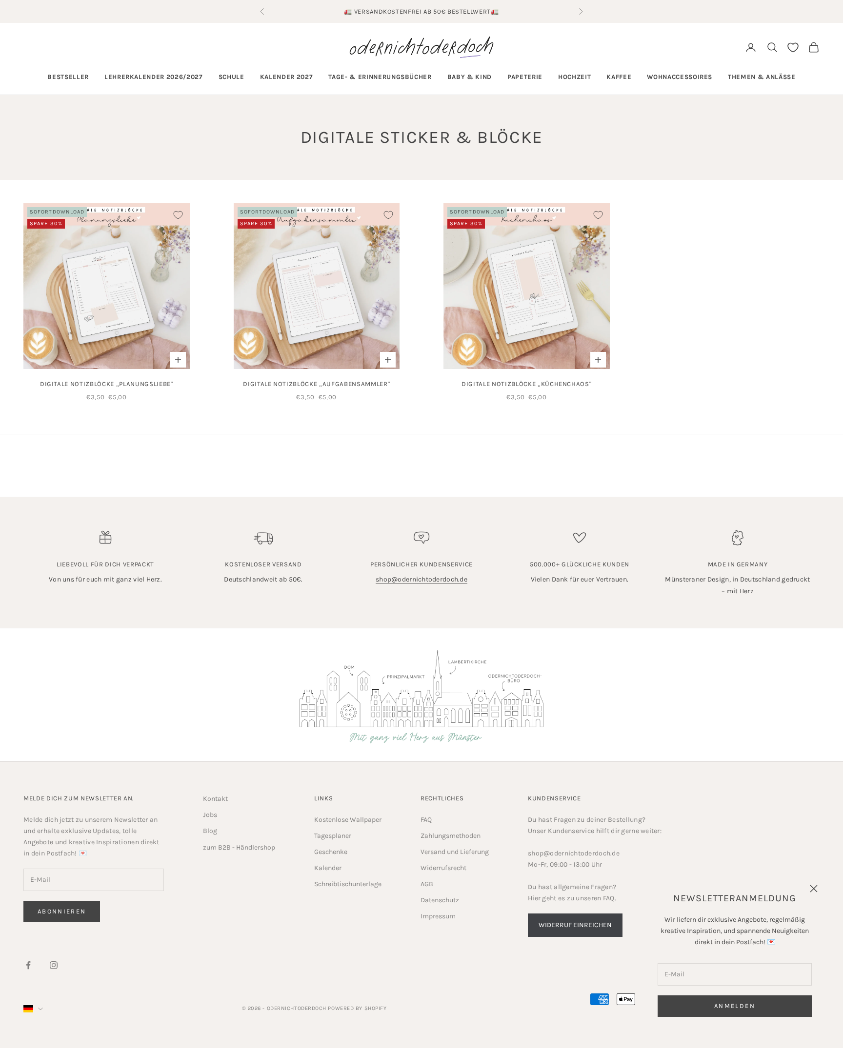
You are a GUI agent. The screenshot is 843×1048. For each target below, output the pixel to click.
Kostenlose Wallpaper (347, 819)
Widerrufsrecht (443, 868)
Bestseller (68, 76)
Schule (231, 76)
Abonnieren (62, 911)
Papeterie (524, 76)
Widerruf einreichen (575, 925)
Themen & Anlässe (762, 76)
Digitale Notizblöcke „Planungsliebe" (106, 384)
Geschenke (330, 852)
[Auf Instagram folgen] (54, 965)
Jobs (210, 815)
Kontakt (215, 799)
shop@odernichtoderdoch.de (421, 579)
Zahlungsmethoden (451, 836)
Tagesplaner (332, 836)
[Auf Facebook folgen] (28, 965)
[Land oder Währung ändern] (33, 1008)
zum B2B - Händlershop (239, 847)
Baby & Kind (469, 76)
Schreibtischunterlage (347, 884)
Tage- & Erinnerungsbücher (380, 76)
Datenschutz (440, 900)
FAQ (426, 819)
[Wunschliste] (793, 47)
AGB (427, 884)
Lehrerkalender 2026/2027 (153, 76)
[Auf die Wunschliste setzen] (178, 215)
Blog (210, 831)
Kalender (327, 868)
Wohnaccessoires (679, 76)
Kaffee (618, 76)
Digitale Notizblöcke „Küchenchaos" (526, 384)
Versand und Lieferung (455, 852)
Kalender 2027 (286, 76)
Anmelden (734, 1005)
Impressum (438, 916)
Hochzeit (574, 76)
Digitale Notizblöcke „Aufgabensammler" (316, 384)
